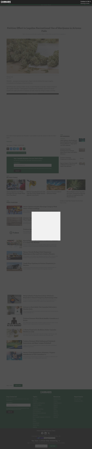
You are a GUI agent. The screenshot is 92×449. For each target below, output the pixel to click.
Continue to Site (86, 1)
